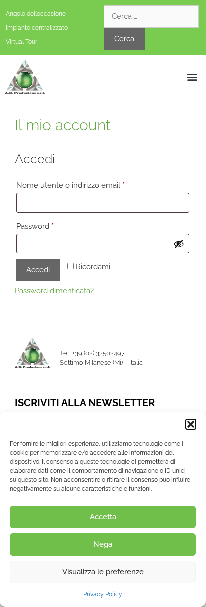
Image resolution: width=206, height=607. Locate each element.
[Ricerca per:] (151, 16)
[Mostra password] (179, 244)
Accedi (38, 270)
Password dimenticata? (54, 291)
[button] (191, 425)
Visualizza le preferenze (103, 572)
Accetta (103, 517)
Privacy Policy (103, 594)
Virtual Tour (22, 42)
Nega (103, 544)
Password (50, 225)
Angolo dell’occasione (36, 14)
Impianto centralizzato (37, 28)
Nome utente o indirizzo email (86, 184)
